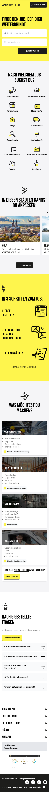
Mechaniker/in (36, 140)
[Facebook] (33, 782)
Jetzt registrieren (38, 5)
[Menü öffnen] (44, 787)
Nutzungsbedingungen (38, 787)
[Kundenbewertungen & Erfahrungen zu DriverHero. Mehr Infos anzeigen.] (24, 762)
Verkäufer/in (12, 111)
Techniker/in (12, 140)
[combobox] (24, 33)
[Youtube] (45, 782)
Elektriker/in (36, 111)
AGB (25, 787)
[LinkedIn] (39, 782)
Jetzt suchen (32, 51)
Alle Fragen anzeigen (12, 638)
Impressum (6, 787)
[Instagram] (27, 782)
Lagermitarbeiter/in (36, 96)
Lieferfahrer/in (12, 96)
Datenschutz (17, 787)
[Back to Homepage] (12, 4)
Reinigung (36, 169)
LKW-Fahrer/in (36, 125)
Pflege (12, 125)
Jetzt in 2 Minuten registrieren (24, 367)
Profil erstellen (11, 576)
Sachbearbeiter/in (12, 154)
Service (12, 169)
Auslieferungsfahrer (12, 548)
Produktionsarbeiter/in (37, 154)
